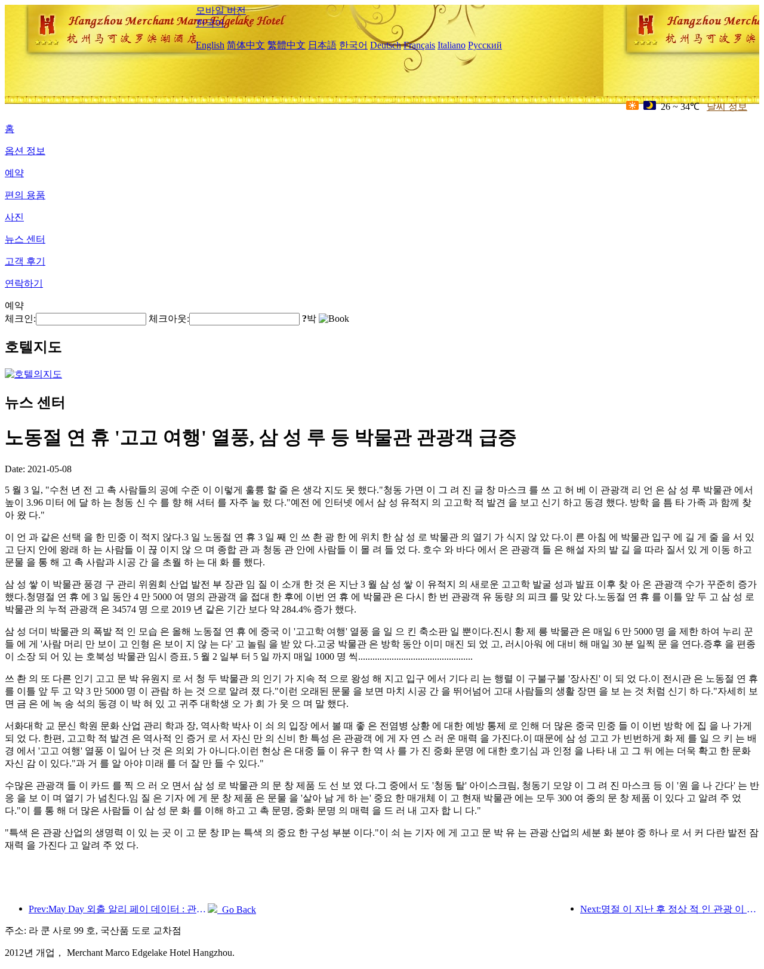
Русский (485, 45)
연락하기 (24, 283)
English (210, 45)
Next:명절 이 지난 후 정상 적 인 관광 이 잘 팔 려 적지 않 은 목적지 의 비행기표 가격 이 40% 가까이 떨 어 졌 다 (669, 909)
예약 (14, 173)
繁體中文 (286, 45)
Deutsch (385, 45)
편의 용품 (25, 195)
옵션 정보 (25, 151)
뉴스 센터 (25, 239)
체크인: (20, 318)
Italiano (452, 45)
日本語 (322, 45)
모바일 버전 (221, 10)
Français (419, 45)
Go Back (236, 910)
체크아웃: (169, 318)
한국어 (210, 23)
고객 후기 (25, 261)
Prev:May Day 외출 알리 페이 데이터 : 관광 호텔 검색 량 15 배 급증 (118, 909)
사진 (14, 217)
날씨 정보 (727, 106)
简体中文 (246, 45)
